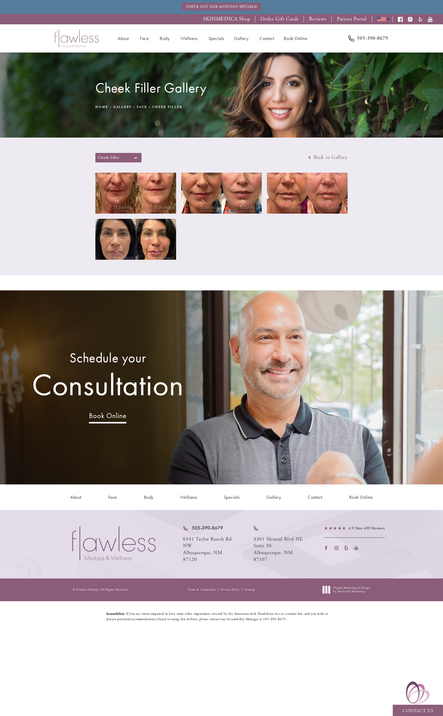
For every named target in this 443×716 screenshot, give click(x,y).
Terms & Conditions (202, 590)
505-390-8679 (274, 619)
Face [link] (144, 38)
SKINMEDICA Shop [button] (226, 19)
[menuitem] (124, 38)
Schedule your (108, 376)
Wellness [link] (188, 38)
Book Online (107, 415)
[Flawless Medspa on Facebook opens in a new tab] (328, 548)
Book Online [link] (296, 38)
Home (101, 107)
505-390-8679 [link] (372, 38)
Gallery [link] (241, 38)
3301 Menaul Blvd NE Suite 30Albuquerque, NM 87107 (278, 549)
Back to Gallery (330, 157)
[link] (203, 528)
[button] (403, 19)
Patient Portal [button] (352, 19)
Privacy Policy (230, 590)
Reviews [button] (317, 19)
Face (142, 107)
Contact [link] (266, 38)
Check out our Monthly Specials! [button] (221, 6)
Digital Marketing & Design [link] (351, 589)
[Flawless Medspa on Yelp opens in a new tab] (348, 548)
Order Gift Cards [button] (279, 19)
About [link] (123, 38)
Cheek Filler (167, 107)
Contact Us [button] (417, 711)
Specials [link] (216, 38)
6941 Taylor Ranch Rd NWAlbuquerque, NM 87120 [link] (207, 549)
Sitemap (250, 590)
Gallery (122, 107)
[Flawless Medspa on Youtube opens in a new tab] (358, 548)
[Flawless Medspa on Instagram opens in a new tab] (338, 548)
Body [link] (164, 38)
